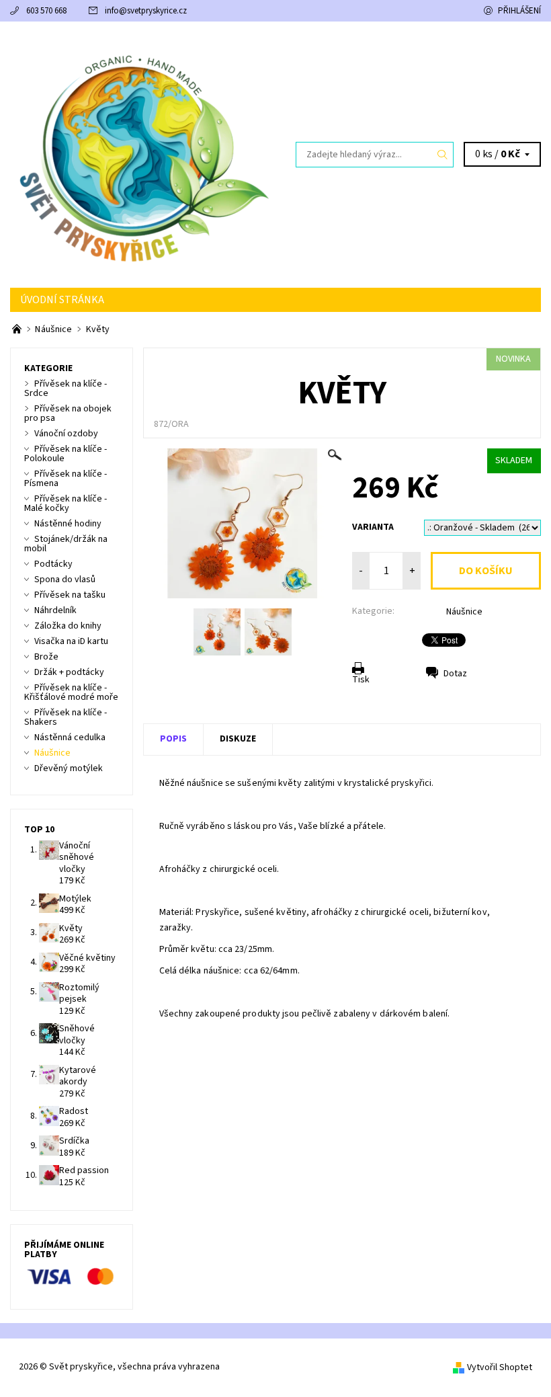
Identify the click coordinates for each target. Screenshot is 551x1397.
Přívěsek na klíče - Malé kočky (65, 503)
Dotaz (455, 673)
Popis (173, 739)
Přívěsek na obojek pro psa (68, 413)
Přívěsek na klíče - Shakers (65, 717)
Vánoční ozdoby (66, 433)
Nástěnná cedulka (69, 737)
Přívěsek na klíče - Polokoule (65, 453)
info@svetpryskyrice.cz (146, 11)
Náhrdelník (55, 610)
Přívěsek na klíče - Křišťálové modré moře (71, 692)
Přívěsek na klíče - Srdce (65, 388)
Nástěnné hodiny (67, 523)
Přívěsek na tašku (69, 595)
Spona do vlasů (64, 579)
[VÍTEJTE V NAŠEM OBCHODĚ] (18, 329)
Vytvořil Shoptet (499, 1367)
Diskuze (238, 739)
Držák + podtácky (69, 672)
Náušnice (464, 611)
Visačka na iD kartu (71, 641)
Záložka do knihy (67, 626)
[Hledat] (443, 154)
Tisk (361, 679)
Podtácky (53, 564)
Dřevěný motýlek (68, 768)
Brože (46, 657)
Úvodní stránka (62, 299)
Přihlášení (519, 11)
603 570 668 (46, 11)
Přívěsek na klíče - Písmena (65, 478)
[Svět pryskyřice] (143, 155)
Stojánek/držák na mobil (66, 543)
